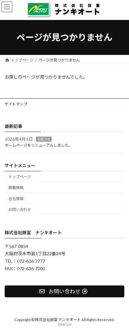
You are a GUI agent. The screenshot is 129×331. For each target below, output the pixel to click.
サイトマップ (16, 104)
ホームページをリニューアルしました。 (38, 145)
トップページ (19, 176)
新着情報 (15, 187)
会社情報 (15, 198)
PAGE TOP (120, 314)
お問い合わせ (19, 209)
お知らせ (44, 139)
